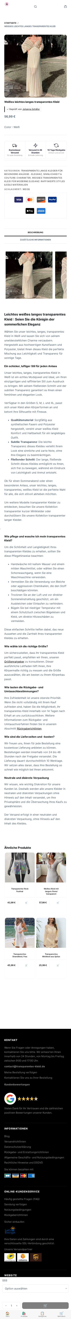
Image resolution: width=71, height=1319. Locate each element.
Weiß (26, 189)
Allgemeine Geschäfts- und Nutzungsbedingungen (34, 1157)
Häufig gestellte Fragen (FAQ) (22, 1199)
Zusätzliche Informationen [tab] (35, 239)
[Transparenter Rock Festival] (20, 867)
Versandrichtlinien (15, 1141)
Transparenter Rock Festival (19, 890)
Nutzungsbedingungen (17, 1209)
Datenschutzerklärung (17, 1146)
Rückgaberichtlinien (29, 728)
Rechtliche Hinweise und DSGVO (23, 1162)
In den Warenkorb (45, 1305)
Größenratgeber (14, 661)
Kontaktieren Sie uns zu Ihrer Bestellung (28, 1077)
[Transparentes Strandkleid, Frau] (20, 933)
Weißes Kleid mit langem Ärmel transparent (51, 891)
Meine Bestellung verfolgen (20, 1072)
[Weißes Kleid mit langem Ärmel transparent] (51, 867)
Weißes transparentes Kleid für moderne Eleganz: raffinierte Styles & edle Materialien (34, 181)
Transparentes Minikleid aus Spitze (51, 955)
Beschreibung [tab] (35, 232)
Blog (7, 1136)
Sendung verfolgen (15, 1204)
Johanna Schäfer (31, 109)
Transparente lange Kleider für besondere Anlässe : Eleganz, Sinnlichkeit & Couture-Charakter (33, 174)
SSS (4, 1280)
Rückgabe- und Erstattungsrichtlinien (26, 1152)
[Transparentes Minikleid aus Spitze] (51, 933)
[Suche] (35, 6)
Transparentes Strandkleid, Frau (19, 955)
